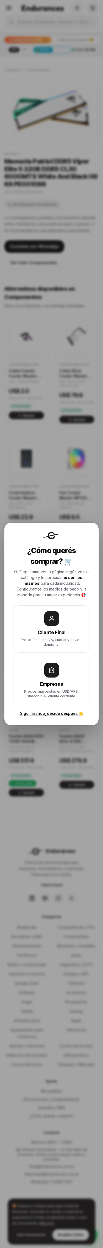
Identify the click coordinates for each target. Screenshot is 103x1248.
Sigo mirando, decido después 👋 (51, 713)
